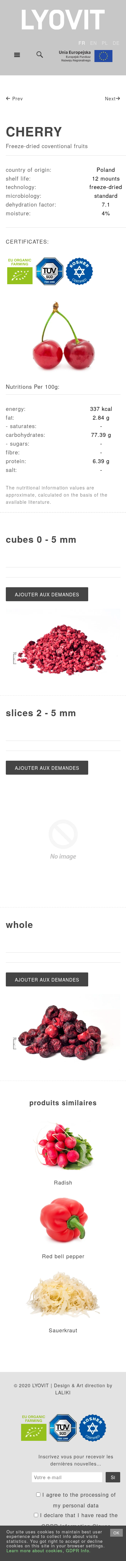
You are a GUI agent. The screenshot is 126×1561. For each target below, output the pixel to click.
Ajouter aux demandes (47, 594)
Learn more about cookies (34, 1550)
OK (116, 1532)
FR (82, 43)
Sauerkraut (63, 1330)
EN (93, 43)
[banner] (63, 19)
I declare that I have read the (78, 1520)
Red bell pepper (63, 1256)
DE (116, 43)
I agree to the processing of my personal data (78, 1500)
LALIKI (63, 1392)
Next (110, 98)
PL (105, 43)
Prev (17, 98)
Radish (63, 1182)
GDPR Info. (78, 1550)
